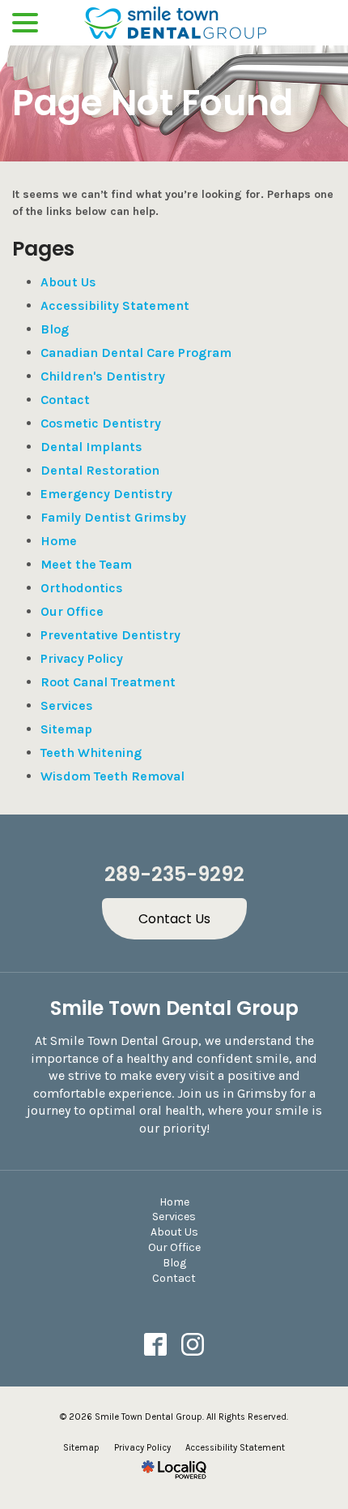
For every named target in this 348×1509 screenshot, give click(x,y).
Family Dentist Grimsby (113, 517)
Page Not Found (152, 103)
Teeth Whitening (91, 752)
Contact (65, 399)
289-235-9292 (174, 875)
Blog (54, 329)
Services (66, 705)
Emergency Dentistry (106, 493)
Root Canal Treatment (108, 682)
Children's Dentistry (102, 376)
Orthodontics (81, 587)
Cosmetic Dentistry (100, 423)
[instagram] (193, 1344)
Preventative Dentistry (110, 635)
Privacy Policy (81, 658)
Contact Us (174, 918)
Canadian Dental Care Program (135, 352)
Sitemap (66, 729)
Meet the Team (86, 564)
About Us (68, 282)
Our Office (72, 611)
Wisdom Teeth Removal (112, 776)
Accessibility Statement (114, 305)
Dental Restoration (99, 470)
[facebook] (155, 1344)
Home (58, 540)
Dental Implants (91, 446)
